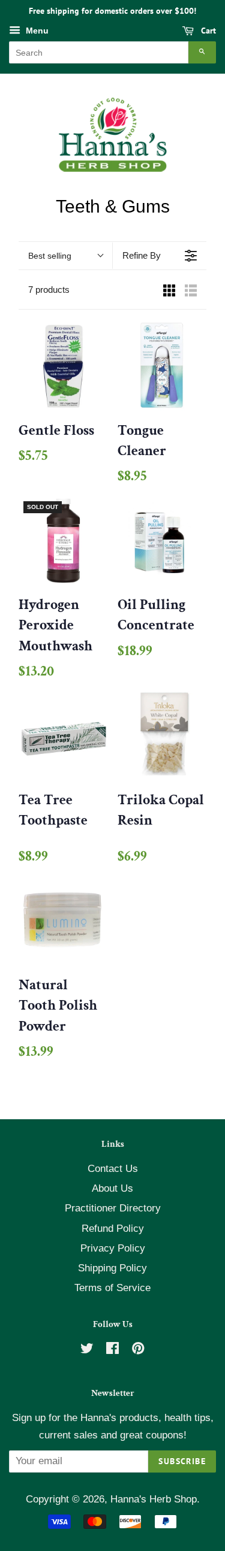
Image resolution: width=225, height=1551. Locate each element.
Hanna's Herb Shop (153, 1499)
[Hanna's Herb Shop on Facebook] (112, 1350)
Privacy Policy (112, 1248)
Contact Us (113, 1168)
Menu (36, 30)
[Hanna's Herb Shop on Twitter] (87, 1350)
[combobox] (98, 52)
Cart (207, 30)
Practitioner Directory (113, 1208)
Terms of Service (112, 1287)
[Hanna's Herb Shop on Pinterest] (138, 1350)
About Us (112, 1188)
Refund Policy (113, 1228)
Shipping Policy (112, 1268)
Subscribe (182, 1461)
